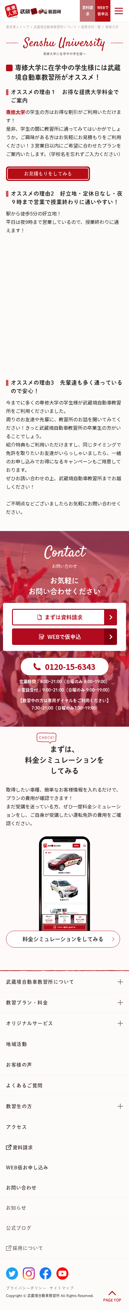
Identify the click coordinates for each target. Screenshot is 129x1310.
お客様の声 (19, 1064)
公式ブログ (19, 1228)
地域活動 (16, 1044)
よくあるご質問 (24, 1085)
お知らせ (16, 1207)
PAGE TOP (112, 1300)
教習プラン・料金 (27, 1002)
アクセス (16, 1127)
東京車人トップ (17, 27)
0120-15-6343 (70, 666)
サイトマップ (62, 1288)
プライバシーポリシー (26, 1288)
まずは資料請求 (63, 617)
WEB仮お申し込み (27, 1167)
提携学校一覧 (91, 27)
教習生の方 (19, 1106)
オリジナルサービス (29, 1023)
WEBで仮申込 (64, 637)
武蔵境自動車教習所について (55, 27)
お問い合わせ (21, 1187)
